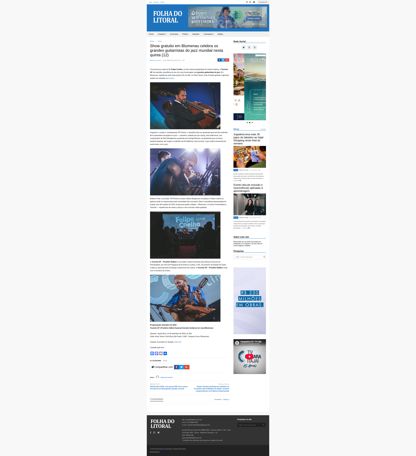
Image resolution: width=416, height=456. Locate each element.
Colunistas (208, 34)
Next (264, 16)
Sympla (171, 78)
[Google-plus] (227, 60)
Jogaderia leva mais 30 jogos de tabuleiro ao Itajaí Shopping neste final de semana (248, 139)
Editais (220, 34)
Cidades (161, 34)
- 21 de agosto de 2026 (255, 170)
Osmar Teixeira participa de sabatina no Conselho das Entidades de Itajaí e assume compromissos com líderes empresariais (211, 389)
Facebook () (218, 399)
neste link (177, 342)
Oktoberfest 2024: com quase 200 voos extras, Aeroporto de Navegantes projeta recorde (169, 388)
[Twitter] (254, 2)
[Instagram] (250, 2)
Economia (174, 34)
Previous (191, 16)
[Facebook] (246, 2)
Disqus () (226, 399)
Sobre (150, 2)
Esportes (196, 34)
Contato (162, 2)
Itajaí (235, 170)
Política (185, 34)
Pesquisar (262, 2)
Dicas (165, 361)
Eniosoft (162, 452)
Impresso (156, 2)
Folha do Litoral (156, 60)
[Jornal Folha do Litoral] (168, 19)
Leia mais (236, 180)
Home (151, 34)
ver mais (262, 129)
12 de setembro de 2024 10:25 (172, 60)
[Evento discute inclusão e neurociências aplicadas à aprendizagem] (249, 204)
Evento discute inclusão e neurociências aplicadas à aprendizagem (248, 187)
